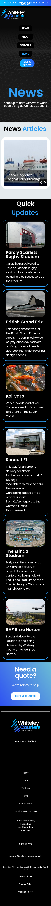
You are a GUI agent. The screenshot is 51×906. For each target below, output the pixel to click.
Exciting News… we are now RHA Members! (23, 177)
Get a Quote (25, 803)
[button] (41, 182)
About (25, 780)
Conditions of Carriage (25, 811)
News (25, 795)
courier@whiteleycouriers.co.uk (25, 856)
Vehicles (25, 788)
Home (25, 772)
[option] (25, 163)
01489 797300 (26, 844)
